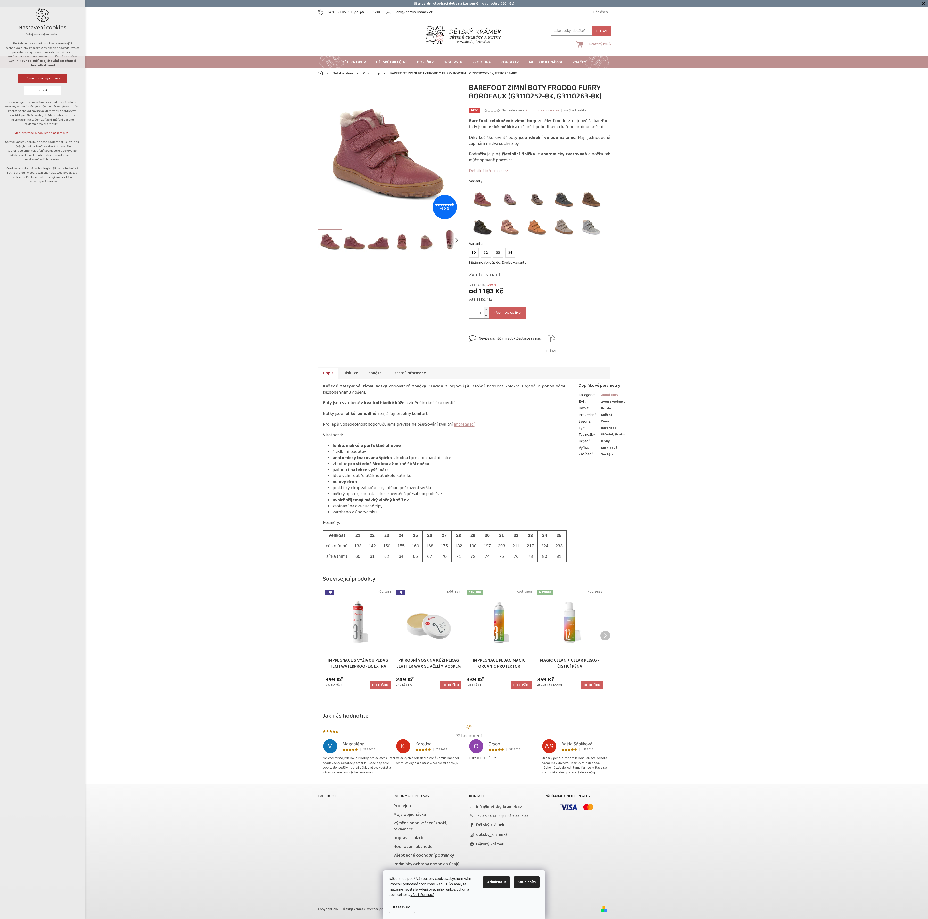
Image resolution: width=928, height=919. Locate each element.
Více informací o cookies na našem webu (43, 133)
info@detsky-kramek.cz (499, 807)
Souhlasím (526, 882)
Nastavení (402, 907)
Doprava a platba (410, 838)
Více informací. (422, 895)
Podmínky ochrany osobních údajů (426, 864)
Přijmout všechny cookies (42, 78)
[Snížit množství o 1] (486, 315)
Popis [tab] (328, 373)
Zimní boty (609, 395)
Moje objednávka (410, 814)
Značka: (575, 110)
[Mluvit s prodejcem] (505, 344)
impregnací (464, 424)
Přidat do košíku (507, 312)
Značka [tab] (375, 373)
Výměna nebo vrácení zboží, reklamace (420, 826)
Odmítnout (496, 882)
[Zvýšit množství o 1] (486, 310)
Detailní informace (486, 170)
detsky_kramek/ (491, 834)
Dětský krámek (490, 824)
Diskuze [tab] (350, 373)
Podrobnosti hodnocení (543, 110)
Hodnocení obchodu (413, 846)
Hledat (602, 30)
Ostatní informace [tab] (408, 373)
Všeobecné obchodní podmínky (424, 855)
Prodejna (402, 806)
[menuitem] (354, 62)
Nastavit (42, 90)
